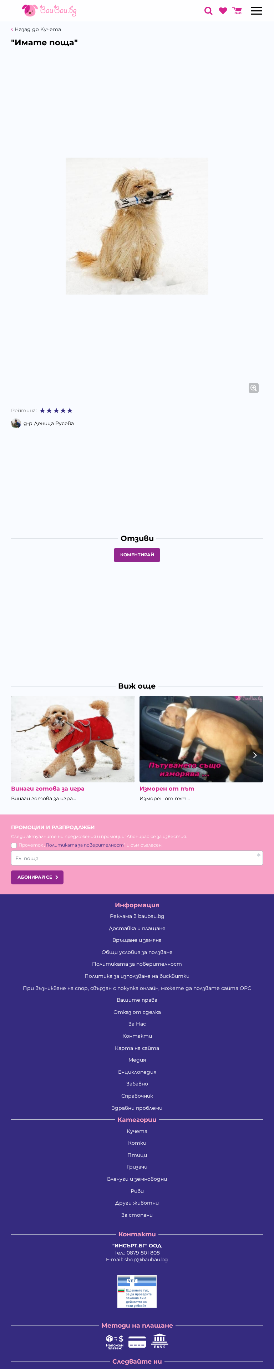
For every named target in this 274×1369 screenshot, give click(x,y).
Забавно (137, 1084)
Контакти (137, 1036)
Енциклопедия (137, 1072)
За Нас (137, 1024)
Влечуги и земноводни (137, 1179)
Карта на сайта (137, 1048)
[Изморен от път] (201, 739)
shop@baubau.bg (146, 1259)
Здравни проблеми (137, 1108)
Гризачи (137, 1167)
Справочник (137, 1096)
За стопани (137, 1215)
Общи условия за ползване (137, 952)
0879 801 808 (143, 1253)
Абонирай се (34, 877)
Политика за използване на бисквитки (137, 976)
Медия (137, 1060)
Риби (137, 1191)
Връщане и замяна (137, 940)
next (254, 755)
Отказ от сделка (137, 1012)
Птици (137, 1155)
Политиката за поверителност (85, 845)
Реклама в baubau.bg (137, 916)
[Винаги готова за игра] (73, 739)
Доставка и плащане (137, 928)
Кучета (137, 1131)
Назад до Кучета (38, 29)
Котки (137, 1143)
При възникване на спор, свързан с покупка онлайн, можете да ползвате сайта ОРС (137, 988)
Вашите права (137, 1000)
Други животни (137, 1203)
